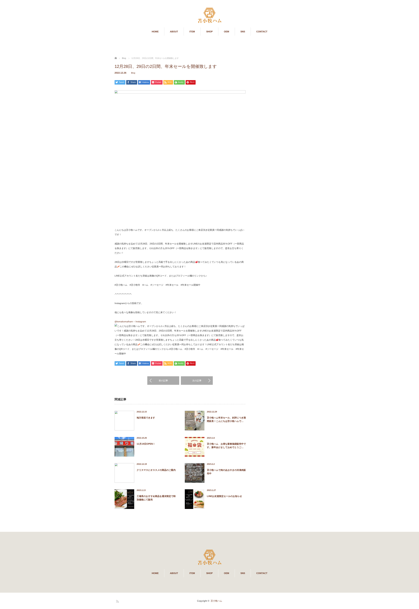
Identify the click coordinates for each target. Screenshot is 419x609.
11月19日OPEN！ (146, 444)
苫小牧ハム (216, 601)
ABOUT (174, 31)
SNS (242, 31)
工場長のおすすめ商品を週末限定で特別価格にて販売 (156, 498)
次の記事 (196, 380)
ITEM (192, 31)
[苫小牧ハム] (209, 15)
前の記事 (163, 380)
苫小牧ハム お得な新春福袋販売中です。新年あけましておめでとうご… (226, 446)
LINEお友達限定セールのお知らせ (224, 496)
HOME (155, 31)
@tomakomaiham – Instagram (130, 321)
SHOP (209, 31)
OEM (226, 31)
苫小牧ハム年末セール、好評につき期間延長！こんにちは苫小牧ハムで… (226, 419)
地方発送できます (146, 417)
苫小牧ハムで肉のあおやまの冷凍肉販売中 (226, 472)
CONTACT (261, 31)
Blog (133, 73)
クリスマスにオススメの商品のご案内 (156, 470)
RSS (117, 600)
